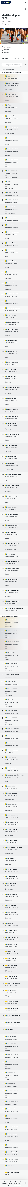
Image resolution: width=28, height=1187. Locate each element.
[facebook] (3, 25)
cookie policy (17, 1185)
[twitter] (6, 25)
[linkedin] (9, 25)
